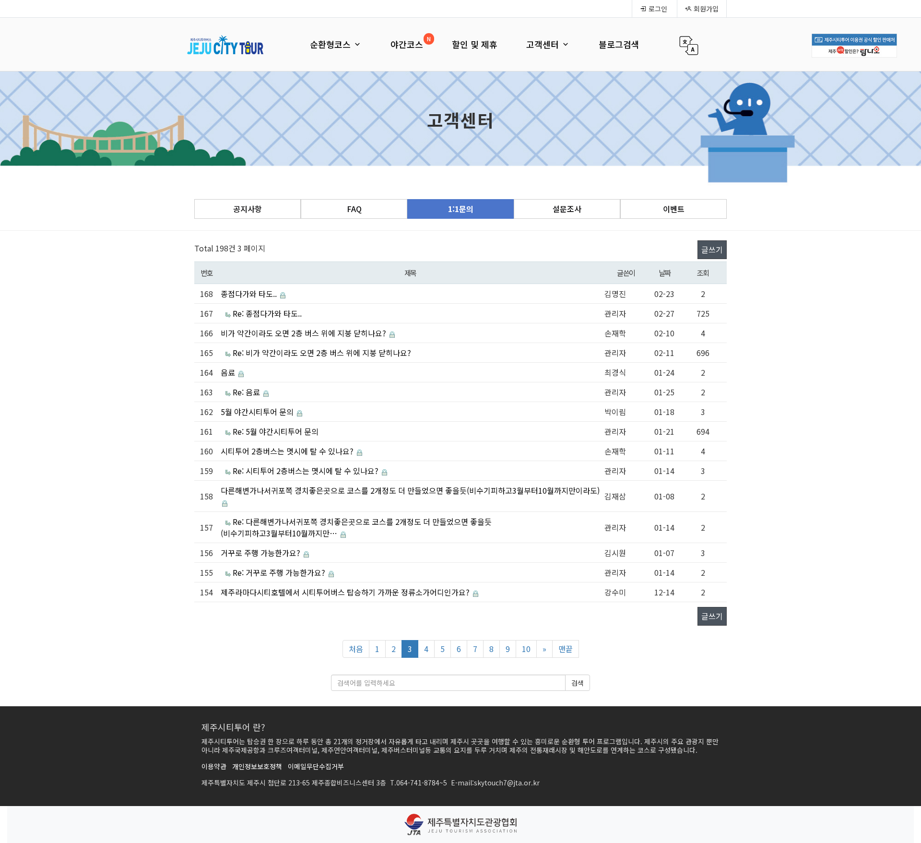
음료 (229, 372)
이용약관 (213, 766)
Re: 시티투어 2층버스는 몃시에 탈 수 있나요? (306, 470)
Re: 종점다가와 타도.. (267, 313)
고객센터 (543, 44)
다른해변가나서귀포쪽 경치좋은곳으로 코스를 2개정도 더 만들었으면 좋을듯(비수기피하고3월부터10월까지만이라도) (410, 490)
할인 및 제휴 (474, 44)
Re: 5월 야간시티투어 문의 (276, 431)
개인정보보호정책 (257, 766)
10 (526, 648)
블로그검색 (619, 44)
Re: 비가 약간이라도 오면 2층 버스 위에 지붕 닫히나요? (322, 352)
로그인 (657, 8)
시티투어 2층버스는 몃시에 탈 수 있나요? (288, 451)
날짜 (665, 272)
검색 (577, 683)
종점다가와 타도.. (250, 293)
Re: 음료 (247, 392)
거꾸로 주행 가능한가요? (261, 552)
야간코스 (406, 44)
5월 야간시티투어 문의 (258, 411)
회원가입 (705, 8)
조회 (703, 272)
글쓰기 (712, 249)
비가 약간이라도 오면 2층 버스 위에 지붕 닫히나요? (304, 333)
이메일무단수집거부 (316, 766)
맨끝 (565, 648)
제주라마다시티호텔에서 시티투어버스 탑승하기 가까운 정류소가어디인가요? (346, 592)
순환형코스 (331, 44)
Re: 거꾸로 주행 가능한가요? (280, 572)
